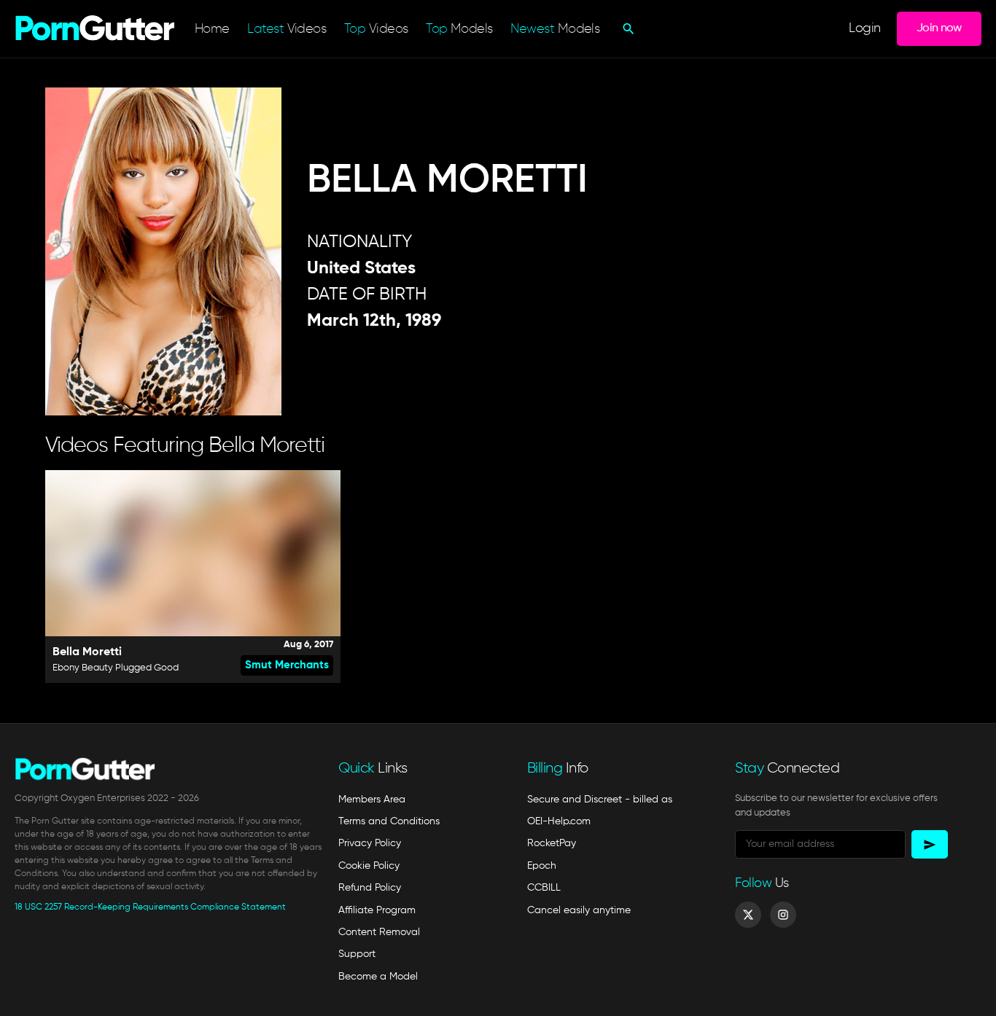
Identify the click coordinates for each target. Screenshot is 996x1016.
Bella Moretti (87, 652)
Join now (939, 28)
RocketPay (551, 843)
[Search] (627, 28)
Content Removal (379, 932)
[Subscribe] (929, 844)
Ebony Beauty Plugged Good (115, 668)
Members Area (371, 799)
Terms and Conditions (389, 821)
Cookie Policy (369, 866)
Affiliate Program (377, 910)
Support (357, 954)
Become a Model (378, 977)
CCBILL (544, 888)
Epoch (541, 866)
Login (864, 29)
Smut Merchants (287, 665)
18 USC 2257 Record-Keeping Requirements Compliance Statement (150, 907)
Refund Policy (369, 888)
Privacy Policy (369, 843)
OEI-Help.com (559, 821)
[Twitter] (748, 915)
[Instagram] (783, 915)
